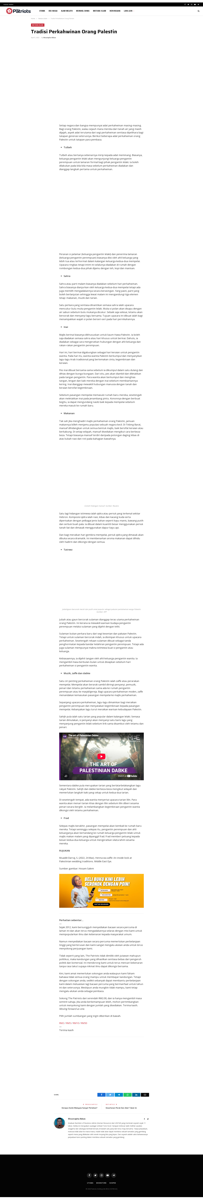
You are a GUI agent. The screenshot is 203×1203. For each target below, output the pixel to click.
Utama (42, 11)
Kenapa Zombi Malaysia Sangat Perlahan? (79, 1108)
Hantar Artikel (8, 4)
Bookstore (101, 1183)
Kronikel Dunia (82, 11)
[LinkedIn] (35, 131)
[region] (123, 211)
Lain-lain (128, 11)
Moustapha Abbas (49, 38)
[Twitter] (35, 126)
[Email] (35, 142)
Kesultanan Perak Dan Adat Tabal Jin (121, 1108)
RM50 (84, 1023)
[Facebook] (35, 120)
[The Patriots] (18, 10)
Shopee (112, 1183)
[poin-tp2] (101, 906)
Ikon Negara (115, 11)
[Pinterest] (35, 136)
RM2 (61, 1023)
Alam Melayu (67, 11)
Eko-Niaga (53, 11)
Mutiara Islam (99, 11)
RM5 (68, 1023)
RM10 (76, 1023)
